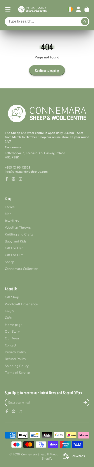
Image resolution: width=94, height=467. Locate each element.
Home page (13, 324)
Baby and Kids (15, 241)
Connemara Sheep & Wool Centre (44, 454)
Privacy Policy (15, 352)
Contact (10, 345)
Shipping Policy (17, 365)
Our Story (12, 331)
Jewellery (12, 220)
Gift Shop (12, 297)
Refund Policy (15, 358)
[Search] (85, 21)
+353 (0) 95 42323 (17, 167)
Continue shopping (47, 70)
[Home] (32, 9)
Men (8, 213)
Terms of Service (17, 372)
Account (78, 9)
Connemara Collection (21, 268)
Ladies (9, 207)
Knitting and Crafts (19, 234)
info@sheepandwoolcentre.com (26, 172)
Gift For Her (14, 248)
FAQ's (9, 311)
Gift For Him (14, 255)
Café (8, 317)
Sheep (9, 262)
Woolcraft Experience (21, 304)
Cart (86, 9)
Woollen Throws (18, 227)
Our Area (12, 338)
